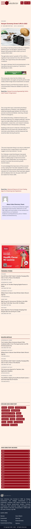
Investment (5, 419)
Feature (19, 413)
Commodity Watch (20, 407)
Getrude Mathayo (5, 373)
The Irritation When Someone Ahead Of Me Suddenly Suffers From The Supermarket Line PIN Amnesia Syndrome (14, 344)
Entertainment (15, 410)
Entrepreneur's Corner (8, 413)
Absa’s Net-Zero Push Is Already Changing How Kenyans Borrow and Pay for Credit (14, 310)
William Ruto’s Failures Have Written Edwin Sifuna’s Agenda (15, 293)
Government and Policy (8, 416)
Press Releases (18, 422)
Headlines (19, 416)
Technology (14, 425)
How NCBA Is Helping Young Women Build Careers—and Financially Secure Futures (15, 378)
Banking (4, 407)
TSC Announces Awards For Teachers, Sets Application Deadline (12, 370)
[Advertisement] (15, 10)
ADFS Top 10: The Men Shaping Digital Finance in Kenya (14, 285)
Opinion (10, 422)
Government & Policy (6, 523)
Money (4, 422)
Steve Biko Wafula (5, 296)
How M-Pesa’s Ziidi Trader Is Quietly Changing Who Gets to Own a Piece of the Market (15, 277)
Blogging (11, 407)
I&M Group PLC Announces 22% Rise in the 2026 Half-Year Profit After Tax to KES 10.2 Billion (14, 302)
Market (3, 516)
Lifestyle (12, 419)
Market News (20, 419)
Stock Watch (5, 425)
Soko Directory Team (8, 26)
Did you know (6, 410)
